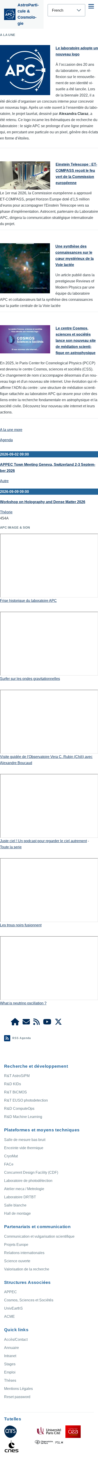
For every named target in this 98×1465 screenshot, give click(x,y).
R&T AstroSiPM (17, 1076)
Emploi (9, 1372)
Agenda (6, 440)
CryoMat (11, 1156)
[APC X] (58, 1023)
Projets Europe (16, 1245)
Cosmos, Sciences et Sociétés (28, 1300)
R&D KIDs (12, 1084)
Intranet (10, 1356)
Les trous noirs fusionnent (20, 925)
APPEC (10, 1292)
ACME (9, 1316)
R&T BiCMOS (15, 1092)
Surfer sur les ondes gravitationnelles (30, 679)
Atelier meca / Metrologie (24, 1189)
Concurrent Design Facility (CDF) (31, 1172)
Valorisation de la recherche (26, 1269)
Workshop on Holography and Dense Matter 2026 (42, 502)
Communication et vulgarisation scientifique (39, 1236)
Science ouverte (17, 1261)
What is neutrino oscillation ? (23, 1003)
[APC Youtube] (47, 1023)
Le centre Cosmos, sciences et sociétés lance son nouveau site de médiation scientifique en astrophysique (76, 340)
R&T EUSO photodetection (26, 1100)
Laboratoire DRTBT (20, 1197)
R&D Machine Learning (23, 1117)
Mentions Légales (18, 1389)
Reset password (17, 1397)
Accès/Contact (16, 1339)
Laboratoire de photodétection (28, 1181)
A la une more (11, 430)
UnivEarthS (13, 1308)
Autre (4, 481)
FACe (8, 1164)
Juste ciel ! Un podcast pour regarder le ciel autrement (43, 841)
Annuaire (11, 1348)
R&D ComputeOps (19, 1108)
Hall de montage (17, 1213)
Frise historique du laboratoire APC (28, 601)
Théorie (6, 512)
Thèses (10, 1380)
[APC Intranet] (15, 1023)
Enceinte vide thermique (23, 1148)
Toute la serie (11, 847)
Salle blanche (15, 1205)
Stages (9, 1364)
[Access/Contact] (26, 1023)
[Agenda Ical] (36, 1023)
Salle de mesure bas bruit (24, 1140)
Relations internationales (24, 1253)
